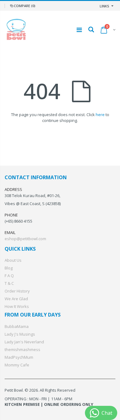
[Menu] (79, 30)
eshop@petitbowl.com (25, 238)
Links (104, 6)
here (100, 114)
